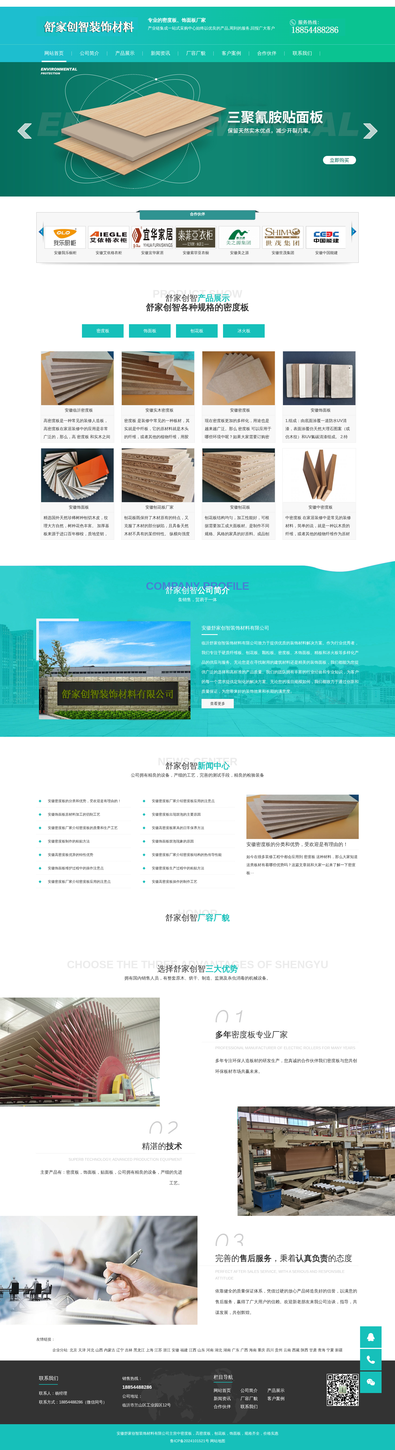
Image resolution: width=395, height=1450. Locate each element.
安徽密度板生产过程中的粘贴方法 (178, 868)
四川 (270, 1350)
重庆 (261, 1350)
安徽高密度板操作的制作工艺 (174, 882)
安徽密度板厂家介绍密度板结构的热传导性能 (187, 855)
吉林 (128, 1350)
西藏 (296, 1350)
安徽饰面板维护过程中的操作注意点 (76, 868)
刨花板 (197, 330)
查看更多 (217, 703)
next (370, 131)
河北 (90, 1350)
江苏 (158, 1350)
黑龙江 (139, 1350)
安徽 (175, 1350)
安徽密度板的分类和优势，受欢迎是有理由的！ (84, 801)
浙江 (167, 1350)
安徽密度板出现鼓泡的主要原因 (176, 814)
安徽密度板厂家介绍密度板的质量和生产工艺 (83, 828)
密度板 (102, 330)
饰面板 (149, 330)
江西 (192, 1350)
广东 (235, 1350)
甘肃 (313, 1350)
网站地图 (217, 1441)
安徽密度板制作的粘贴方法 (69, 841)
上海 (149, 1350)
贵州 (278, 1350)
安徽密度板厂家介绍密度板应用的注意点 (79, 882)
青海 (321, 1350)
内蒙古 (109, 1350)
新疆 (339, 1350)
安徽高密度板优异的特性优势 (70, 855)
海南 (253, 1350)
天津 (82, 1350)
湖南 (227, 1350)
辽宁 (120, 1350)
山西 (99, 1350)
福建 (184, 1350)
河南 (210, 1350)
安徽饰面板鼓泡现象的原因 (173, 841)
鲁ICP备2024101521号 (190, 1441)
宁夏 (330, 1350)
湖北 (218, 1350)
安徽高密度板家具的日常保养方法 (178, 828)
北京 (73, 1350)
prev (24, 131)
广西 (244, 1350)
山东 (201, 1350)
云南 (287, 1350)
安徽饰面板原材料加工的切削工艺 (74, 814)
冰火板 (244, 330)
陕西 (304, 1350)
